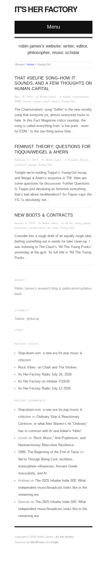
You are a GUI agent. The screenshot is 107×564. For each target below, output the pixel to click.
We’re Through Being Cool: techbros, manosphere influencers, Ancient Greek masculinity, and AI (47, 466)
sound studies (51, 101)
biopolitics (21, 228)
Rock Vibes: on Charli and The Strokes (47, 367)
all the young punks (78, 223)
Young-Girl (68, 101)
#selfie (66, 96)
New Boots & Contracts (44, 215)
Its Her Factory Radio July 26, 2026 (45, 374)
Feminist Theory (78, 160)
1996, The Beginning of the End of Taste (48, 452)
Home (30, 64)
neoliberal (20, 164)
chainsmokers (80, 96)
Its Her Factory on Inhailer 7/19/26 (44, 381)
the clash (52, 228)
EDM (18, 101)
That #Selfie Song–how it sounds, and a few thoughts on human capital (53, 83)
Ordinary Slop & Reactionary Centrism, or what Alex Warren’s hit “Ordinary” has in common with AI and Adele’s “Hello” (52, 424)
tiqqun (32, 164)
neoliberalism (37, 228)
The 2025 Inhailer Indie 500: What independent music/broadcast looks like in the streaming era (52, 488)
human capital (32, 101)
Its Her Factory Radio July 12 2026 (44, 388)
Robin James (48, 96)
